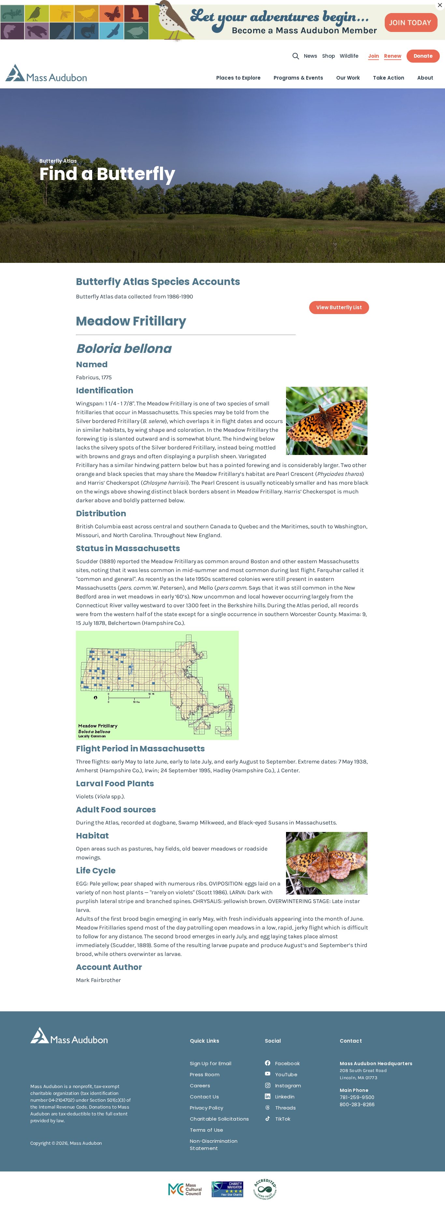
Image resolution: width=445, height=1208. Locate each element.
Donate (423, 56)
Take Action (388, 77)
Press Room (205, 1074)
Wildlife (349, 56)
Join (373, 56)
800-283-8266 (357, 1104)
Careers (200, 1085)
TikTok (283, 1118)
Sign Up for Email (210, 1063)
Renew (392, 56)
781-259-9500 (357, 1097)
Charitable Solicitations (219, 1118)
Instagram (288, 1085)
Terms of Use (206, 1129)
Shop (328, 56)
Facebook (287, 1063)
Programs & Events (298, 77)
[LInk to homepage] (46, 72)
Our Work (348, 77)
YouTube (286, 1074)
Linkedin (284, 1096)
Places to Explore (238, 77)
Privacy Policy (206, 1107)
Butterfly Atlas (58, 161)
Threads (285, 1107)
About (425, 77)
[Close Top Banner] (440, 5)
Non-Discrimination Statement (213, 1145)
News (310, 56)
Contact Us (204, 1096)
